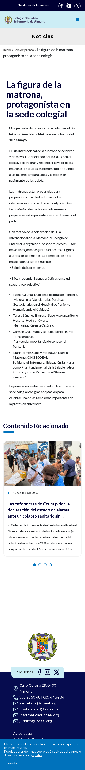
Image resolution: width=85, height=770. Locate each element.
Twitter (77, 6)
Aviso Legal (23, 734)
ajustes (37, 755)
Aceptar (12, 763)
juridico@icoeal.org (36, 721)
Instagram (69, 6)
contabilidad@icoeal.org (40, 709)
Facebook (61, 6)
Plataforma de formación (33, 5)
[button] (34, 564)
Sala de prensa (24, 50)
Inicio (7, 50)
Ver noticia (73, 444)
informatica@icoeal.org (39, 715)
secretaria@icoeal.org (38, 703)
